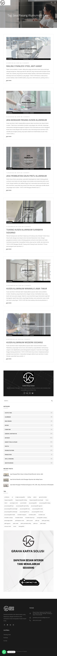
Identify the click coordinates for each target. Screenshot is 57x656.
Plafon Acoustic (30, 520)
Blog (23, 19)
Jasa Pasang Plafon (33, 503)
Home (18, 19)
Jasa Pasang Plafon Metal (37, 508)
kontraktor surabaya (8, 517)
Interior (7, 438)
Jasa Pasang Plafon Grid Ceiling (22, 506)
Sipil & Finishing (9, 459)
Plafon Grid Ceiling (45, 520)
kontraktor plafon (32, 514)
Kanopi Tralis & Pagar (11, 442)
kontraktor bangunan (22, 514)
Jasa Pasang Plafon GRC (9, 506)
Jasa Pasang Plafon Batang (44, 503)
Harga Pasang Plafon (8, 500)
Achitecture (8, 413)
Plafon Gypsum (7, 523)
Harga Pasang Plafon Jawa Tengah (36, 500)
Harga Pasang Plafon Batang (21, 500)
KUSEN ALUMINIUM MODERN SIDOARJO (24, 342)
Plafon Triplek (43, 523)
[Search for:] (28, 401)
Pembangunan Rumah (19, 520)
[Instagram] (13, 625)
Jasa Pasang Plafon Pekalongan (10, 511)
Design (7, 425)
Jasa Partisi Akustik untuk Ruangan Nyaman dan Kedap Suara (26, 479)
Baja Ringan (8, 421)
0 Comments (25, 63)
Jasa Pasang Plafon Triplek (9, 514)
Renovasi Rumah (7, 526)
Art (12, 497)
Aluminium (9, 59)
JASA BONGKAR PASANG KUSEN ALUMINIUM (26, 120)
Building (29, 497)
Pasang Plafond (9, 450)
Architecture (6, 497)
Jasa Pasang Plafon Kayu (25, 508)
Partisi (7, 446)
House (47, 500)
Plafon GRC (37, 520)
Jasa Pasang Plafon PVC (24, 511)
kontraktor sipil (42, 514)
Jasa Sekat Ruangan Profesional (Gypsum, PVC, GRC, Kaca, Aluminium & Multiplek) (31, 485)
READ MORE (8, 80)
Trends (14, 526)
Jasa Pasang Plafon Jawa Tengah (10, 508)
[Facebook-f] (4, 625)
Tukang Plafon (21, 526)
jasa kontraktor (23, 503)
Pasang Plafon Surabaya (42, 517)
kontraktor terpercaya (29, 517)
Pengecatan (8, 454)
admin (18, 63)
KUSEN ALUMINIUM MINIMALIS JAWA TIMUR (26, 288)
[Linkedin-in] (10, 625)
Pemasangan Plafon (8, 520)
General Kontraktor (11, 433)
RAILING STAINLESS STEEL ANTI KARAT (24, 66)
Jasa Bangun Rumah (14, 503)
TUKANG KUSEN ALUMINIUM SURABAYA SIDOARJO (24, 231)
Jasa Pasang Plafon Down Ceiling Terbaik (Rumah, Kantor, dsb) (26, 474)
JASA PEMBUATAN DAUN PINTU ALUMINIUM (26, 175)
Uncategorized (9, 463)
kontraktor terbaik (19, 517)
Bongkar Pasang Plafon (20, 497)
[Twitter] (7, 625)
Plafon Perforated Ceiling (26, 523)
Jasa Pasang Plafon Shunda (37, 511)
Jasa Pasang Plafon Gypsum (36, 506)
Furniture (8, 429)
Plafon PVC (35, 523)
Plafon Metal (15, 523)
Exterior (35, 497)
